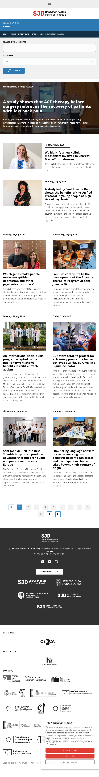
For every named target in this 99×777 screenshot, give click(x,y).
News (5, 34)
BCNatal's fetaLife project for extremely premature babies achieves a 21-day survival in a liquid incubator (74, 361)
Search (16, 71)
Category (8, 55)
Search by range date (14, 42)
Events (13, 34)
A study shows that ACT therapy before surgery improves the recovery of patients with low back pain (47, 106)
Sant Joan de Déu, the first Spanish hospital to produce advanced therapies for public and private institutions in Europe (24, 457)
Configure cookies (70, 762)
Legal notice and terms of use (15, 763)
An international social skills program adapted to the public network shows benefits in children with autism (23, 362)
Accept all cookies (70, 750)
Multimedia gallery (54, 34)
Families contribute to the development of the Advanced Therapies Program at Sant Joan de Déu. (74, 279)
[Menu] (49, 3)
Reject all (70, 756)
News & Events (11, 22)
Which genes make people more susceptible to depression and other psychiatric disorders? (21, 279)
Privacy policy (36, 763)
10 (41, 513)
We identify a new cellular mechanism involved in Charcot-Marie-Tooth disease (67, 155)
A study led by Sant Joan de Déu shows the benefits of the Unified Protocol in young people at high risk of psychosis (68, 194)
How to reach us (49, 571)
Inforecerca (37, 34)
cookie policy (78, 741)
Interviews (23, 34)
